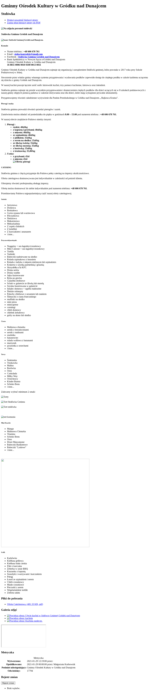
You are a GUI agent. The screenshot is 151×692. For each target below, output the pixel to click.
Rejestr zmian (8, 683)
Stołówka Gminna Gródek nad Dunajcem (39, 57)
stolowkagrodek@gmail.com (28, 54)
